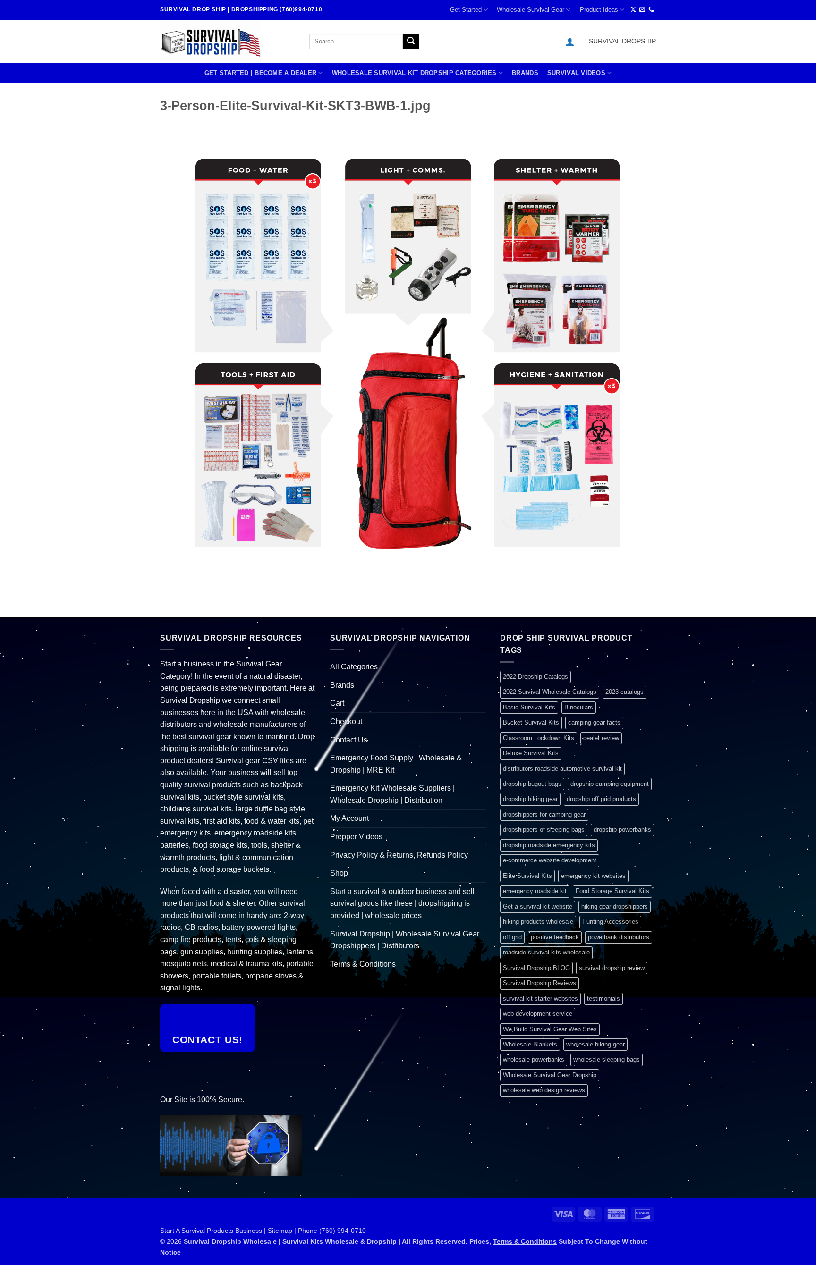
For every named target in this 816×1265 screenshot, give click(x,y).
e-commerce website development (549, 860)
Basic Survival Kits (529, 707)
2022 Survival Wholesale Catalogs (549, 691)
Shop (339, 873)
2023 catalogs (624, 691)
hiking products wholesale (538, 921)
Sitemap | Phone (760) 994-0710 (317, 1230)
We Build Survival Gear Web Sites (550, 1029)
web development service (537, 1013)
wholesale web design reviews (544, 1090)
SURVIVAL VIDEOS (576, 72)
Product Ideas (599, 9)
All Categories (354, 667)
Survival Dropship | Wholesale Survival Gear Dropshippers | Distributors (404, 940)
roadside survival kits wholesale (546, 952)
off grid (512, 937)
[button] (570, 41)
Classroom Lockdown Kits (538, 738)
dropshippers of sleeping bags (544, 829)
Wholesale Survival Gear (530, 9)
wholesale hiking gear (595, 1044)
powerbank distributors (618, 937)
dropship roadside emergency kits (549, 845)
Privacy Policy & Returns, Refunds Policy (399, 855)
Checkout (346, 721)
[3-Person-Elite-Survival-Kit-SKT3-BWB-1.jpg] (408, 354)
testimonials (603, 998)
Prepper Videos (356, 837)
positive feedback (555, 937)
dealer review (601, 738)
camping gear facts (594, 722)
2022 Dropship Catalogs (535, 676)
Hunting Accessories (610, 921)
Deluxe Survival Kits (531, 753)
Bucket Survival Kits (531, 722)
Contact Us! (207, 1039)
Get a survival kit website (537, 906)
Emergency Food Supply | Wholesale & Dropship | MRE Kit (396, 764)
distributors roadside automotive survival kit (562, 768)
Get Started (466, 9)
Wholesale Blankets (530, 1044)
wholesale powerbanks (533, 1059)
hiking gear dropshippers (614, 906)
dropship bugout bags (532, 783)
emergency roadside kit (535, 890)
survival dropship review (612, 967)
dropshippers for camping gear (544, 814)
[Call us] (651, 10)
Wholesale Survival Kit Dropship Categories (414, 72)
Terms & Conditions (363, 964)
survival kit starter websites (540, 998)
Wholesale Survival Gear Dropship (549, 1075)
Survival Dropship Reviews (539, 983)
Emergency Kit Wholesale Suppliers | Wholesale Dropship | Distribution (392, 794)
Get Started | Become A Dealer (260, 72)
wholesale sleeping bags (606, 1059)
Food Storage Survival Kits (612, 890)
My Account (349, 818)
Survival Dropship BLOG (536, 967)
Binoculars (578, 707)
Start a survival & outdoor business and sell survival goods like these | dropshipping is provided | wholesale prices (402, 903)
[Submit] (411, 42)
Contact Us (348, 740)
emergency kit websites (593, 875)
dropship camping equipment (609, 783)
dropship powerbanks (622, 829)
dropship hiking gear (530, 798)
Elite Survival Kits (527, 875)
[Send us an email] (642, 10)
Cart (337, 703)
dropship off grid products (601, 798)
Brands (525, 72)
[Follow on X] (633, 10)
